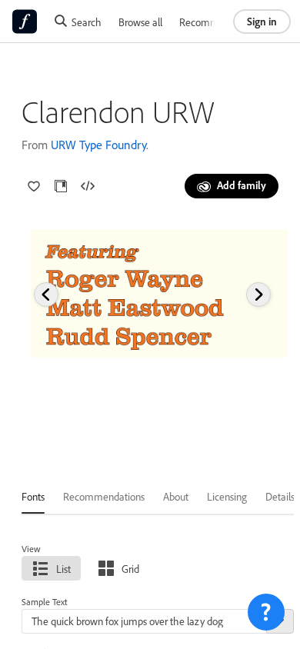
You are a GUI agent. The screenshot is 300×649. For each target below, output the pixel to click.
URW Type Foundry (98, 144)
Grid (130, 568)
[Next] (258, 294)
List (63, 568)
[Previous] (46, 294)
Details (280, 496)
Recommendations (220, 21)
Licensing (227, 496)
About (175, 496)
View (31, 548)
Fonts (33, 496)
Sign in (262, 21)
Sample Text (45, 601)
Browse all (140, 21)
